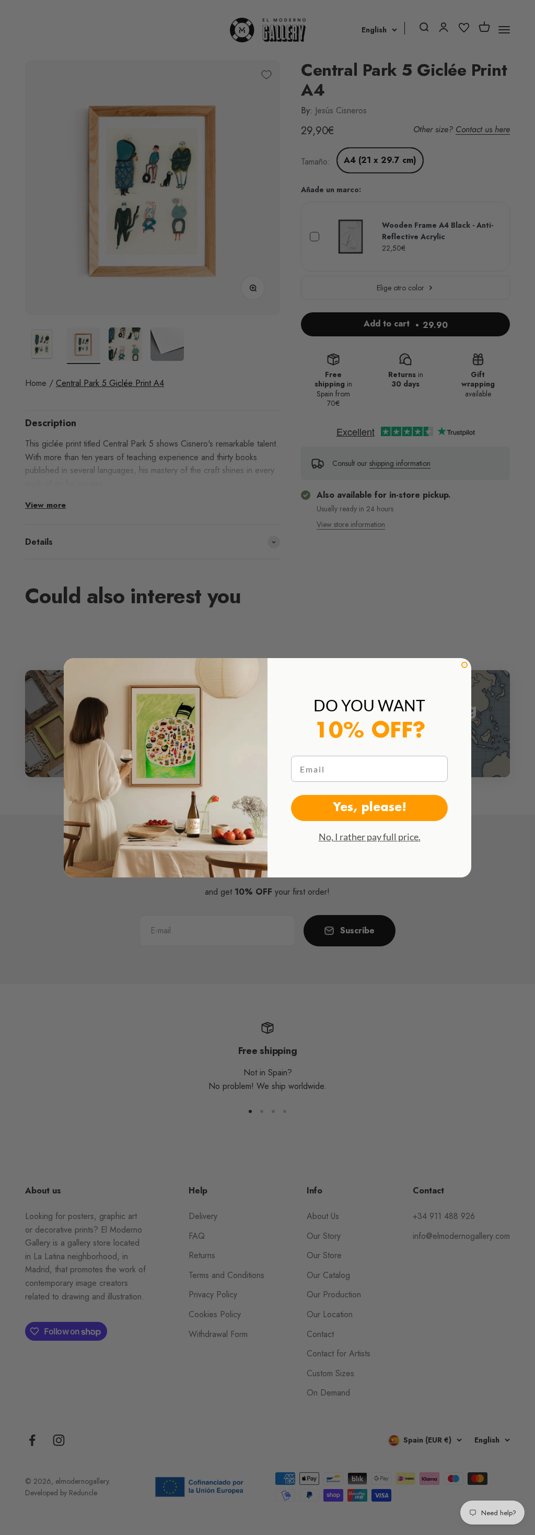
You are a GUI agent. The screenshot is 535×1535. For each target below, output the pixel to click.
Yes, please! (369, 808)
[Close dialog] (464, 664)
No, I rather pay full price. (370, 836)
